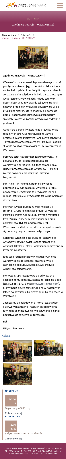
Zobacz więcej (13, 413)
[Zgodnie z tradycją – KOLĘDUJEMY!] (33, 57)
